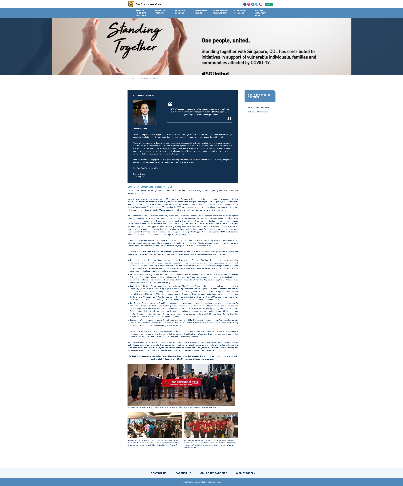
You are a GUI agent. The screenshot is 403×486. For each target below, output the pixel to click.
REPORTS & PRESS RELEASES (201, 12)
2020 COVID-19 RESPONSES (258, 112)
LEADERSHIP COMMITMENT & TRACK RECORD (141, 13)
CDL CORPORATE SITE (213, 473)
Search (269, 4)
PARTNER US (183, 473)
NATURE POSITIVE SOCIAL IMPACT (239, 12)
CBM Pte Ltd (163, 342)
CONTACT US (159, 473)
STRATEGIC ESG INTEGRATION (160, 12)
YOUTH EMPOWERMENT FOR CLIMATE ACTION (220, 12)
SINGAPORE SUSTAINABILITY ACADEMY (260, 13)
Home (130, 78)
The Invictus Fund (216, 204)
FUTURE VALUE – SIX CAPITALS (180, 12)
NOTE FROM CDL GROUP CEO (258, 107)
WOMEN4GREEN (245, 473)
